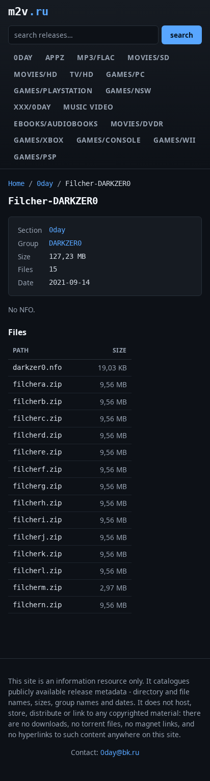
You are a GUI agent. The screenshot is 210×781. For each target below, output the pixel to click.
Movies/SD (148, 57)
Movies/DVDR (137, 123)
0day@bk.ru (119, 752)
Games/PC (125, 74)
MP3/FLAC (96, 57)
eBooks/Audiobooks (56, 123)
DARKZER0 (65, 243)
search (181, 35)
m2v (28, 11)
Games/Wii (174, 140)
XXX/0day (32, 107)
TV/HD (81, 74)
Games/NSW (128, 90)
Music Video (88, 107)
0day (23, 57)
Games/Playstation (53, 90)
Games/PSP (35, 156)
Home (16, 183)
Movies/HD (35, 74)
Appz (55, 57)
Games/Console (108, 140)
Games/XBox (39, 140)
